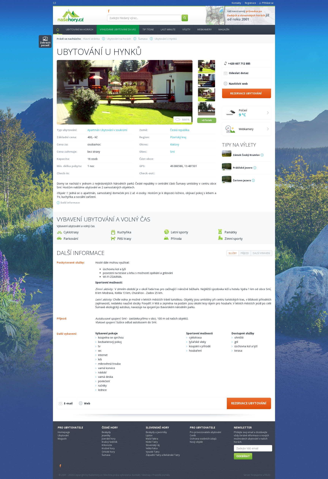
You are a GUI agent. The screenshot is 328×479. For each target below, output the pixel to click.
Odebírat (243, 456)
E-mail (68, 403)
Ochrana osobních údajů (203, 438)
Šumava (106, 455)
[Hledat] (185, 18)
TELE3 (267, 475)
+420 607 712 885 (238, 63)
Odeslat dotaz (238, 73)
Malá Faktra (152, 438)
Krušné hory (108, 448)
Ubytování (63, 435)
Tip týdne (148, 29)
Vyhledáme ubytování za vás (118, 29)
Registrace (250, 3)
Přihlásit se (268, 3)
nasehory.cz (64, 8)
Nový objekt (196, 441)
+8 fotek (207, 120)
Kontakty (236, 3)
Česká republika (179, 130)
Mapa (185, 119)
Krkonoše (107, 445)
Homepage (64, 432)
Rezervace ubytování (246, 93)
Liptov (149, 435)
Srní (172, 151)
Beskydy (106, 432)
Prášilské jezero (242, 167)
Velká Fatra (152, 448)
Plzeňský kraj (178, 137)
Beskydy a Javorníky (156, 432)
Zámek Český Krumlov (246, 155)
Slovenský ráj (153, 445)
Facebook (61, 465)
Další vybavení (261, 253)
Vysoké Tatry (152, 451)
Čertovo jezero (242, 180)
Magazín (223, 29)
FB (109, 10)
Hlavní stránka (57, 30)
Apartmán (94, 130)
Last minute (168, 29)
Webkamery (204, 29)
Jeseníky (106, 435)
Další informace (70, 202)
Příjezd (245, 253)
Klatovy (174, 144)
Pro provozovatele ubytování (205, 432)
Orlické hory (108, 451)
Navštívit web (238, 83)
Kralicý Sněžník (109, 441)
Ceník (193, 435)
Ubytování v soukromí (113, 130)
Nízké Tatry (152, 441)
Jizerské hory (108, 438)
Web (87, 403)
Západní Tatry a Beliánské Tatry (163, 455)
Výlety (186, 29)
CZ (54, 3)
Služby (233, 253)
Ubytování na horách (79, 29)
